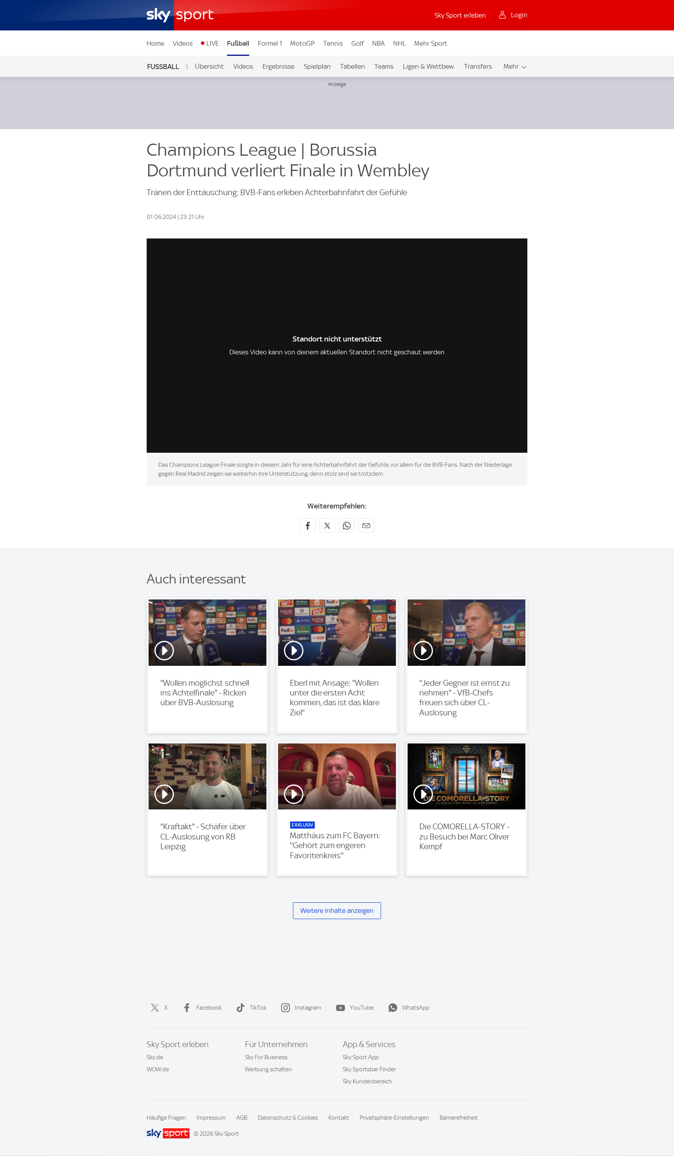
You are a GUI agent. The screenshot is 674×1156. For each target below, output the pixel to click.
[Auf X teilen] (327, 525)
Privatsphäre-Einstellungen (394, 1117)
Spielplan (317, 66)
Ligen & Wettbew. (429, 66)
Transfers (478, 66)
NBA (378, 43)
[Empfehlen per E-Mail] (366, 525)
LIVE (212, 43)
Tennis (333, 43)
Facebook (209, 1007)
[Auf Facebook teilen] (308, 525)
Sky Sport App (361, 1057)
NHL (399, 43)
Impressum (211, 1117)
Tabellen (352, 66)
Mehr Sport (430, 43)
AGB (241, 1117)
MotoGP (302, 43)
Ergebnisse (278, 66)
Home (155, 43)
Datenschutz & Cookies (288, 1117)
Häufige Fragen (166, 1117)
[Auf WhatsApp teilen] (347, 525)
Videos (183, 43)
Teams (384, 66)
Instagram (308, 1007)
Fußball (238, 43)
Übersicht (209, 66)
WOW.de (158, 1069)
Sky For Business (266, 1057)
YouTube (362, 1007)
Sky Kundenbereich (367, 1081)
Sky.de (155, 1057)
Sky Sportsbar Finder (369, 1069)
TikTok (258, 1007)
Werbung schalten (268, 1069)
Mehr (511, 66)
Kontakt (338, 1117)
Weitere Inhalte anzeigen (337, 910)
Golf (357, 43)
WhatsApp (415, 1007)
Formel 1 (270, 43)
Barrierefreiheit (459, 1117)
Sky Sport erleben (460, 15)
